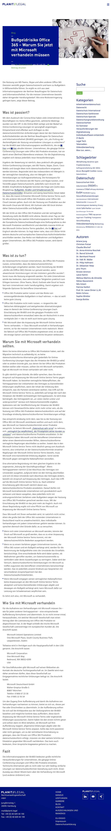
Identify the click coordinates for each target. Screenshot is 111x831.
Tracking (87, 217)
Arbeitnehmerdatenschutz (88, 104)
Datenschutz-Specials (86, 116)
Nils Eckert (81, 284)
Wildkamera (90, 227)
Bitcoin (78, 171)
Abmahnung (81, 162)
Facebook (86, 193)
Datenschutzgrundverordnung (90, 119)
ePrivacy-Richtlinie (97, 189)
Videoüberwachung (85, 147)
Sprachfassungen (81, 211)
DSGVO (92, 185)
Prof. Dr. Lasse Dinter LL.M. (88, 290)
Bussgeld (85, 171)
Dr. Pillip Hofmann (84, 262)
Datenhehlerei (81, 174)
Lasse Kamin (82, 274)
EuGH (79, 192)
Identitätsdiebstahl (81, 199)
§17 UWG (97, 227)
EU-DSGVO (60, 818)
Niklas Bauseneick (84, 281)
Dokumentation (81, 186)
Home (58, 792)
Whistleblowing (80, 227)
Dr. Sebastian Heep (85, 265)
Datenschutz (85, 178)
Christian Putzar (83, 244)
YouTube (93, 796)
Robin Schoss (82, 293)
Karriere (60, 801)
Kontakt (60, 807)
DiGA (92, 182)
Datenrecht (81, 107)
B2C (94, 168)
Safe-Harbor (86, 208)
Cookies (93, 171)
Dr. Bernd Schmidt (23, 64)
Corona (99, 171)
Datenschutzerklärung (66, 824)
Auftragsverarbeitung (84, 168)
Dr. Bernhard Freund (85, 256)
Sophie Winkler (83, 296)
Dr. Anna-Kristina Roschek (88, 250)
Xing (101, 796)
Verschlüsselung (83, 220)
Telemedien (81, 144)
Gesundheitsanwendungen (87, 196)
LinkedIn (85, 796)
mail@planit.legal (9, 810)
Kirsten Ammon (83, 271)
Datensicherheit (83, 122)
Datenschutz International (88, 110)
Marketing (93, 205)
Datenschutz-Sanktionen (87, 113)
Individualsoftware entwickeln (90, 135)
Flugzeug (92, 193)
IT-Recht (80, 138)
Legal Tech (81, 141)
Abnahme (90, 162)
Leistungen (61, 798)
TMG (90, 214)
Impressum (61, 821)
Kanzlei (59, 795)
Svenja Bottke (82, 299)
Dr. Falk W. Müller (84, 259)
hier (15, 148)
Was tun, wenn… (83, 150)
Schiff (93, 208)
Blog (13, 33)
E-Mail (87, 189)
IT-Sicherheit (90, 202)
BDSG (98, 168)
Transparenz (96, 217)
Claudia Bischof (83, 247)
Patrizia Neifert (83, 287)
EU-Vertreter (82, 125)
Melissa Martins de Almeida (89, 278)
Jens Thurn (81, 268)
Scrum (98, 208)
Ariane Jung (81, 241)
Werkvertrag (99, 224)
